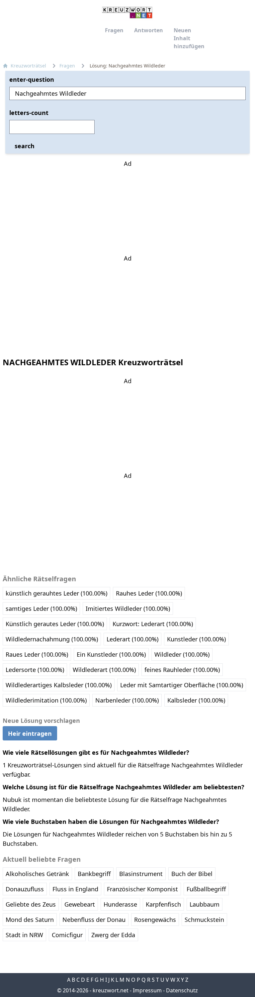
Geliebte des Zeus (31, 904)
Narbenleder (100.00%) (127, 700)
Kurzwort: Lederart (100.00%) (153, 624)
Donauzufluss (25, 889)
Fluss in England (75, 889)
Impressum (147, 990)
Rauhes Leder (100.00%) (149, 593)
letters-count (28, 113)
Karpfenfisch (163, 904)
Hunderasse (120, 904)
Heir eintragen (30, 733)
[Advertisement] (127, 209)
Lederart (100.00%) (132, 639)
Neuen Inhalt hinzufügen (189, 38)
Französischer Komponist (142, 889)
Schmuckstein (204, 920)
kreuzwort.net (110, 990)
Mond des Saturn (30, 920)
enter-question (31, 79)
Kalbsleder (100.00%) (196, 700)
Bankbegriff (94, 874)
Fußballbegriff (206, 889)
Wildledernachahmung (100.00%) (52, 639)
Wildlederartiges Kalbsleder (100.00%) (59, 685)
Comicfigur (67, 935)
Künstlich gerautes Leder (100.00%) (55, 624)
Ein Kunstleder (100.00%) (111, 654)
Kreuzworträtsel (28, 65)
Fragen (114, 30)
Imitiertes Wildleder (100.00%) (128, 608)
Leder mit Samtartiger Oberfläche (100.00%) (181, 685)
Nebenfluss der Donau (94, 920)
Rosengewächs (155, 920)
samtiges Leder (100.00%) (41, 608)
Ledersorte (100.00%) (35, 670)
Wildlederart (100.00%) (104, 670)
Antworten (148, 30)
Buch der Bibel (191, 874)
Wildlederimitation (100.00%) (46, 700)
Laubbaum (204, 904)
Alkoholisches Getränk (37, 874)
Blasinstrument (141, 874)
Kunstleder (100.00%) (196, 639)
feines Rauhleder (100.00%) (182, 670)
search (25, 146)
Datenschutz (182, 990)
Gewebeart (79, 904)
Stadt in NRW (24, 935)
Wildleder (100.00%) (182, 654)
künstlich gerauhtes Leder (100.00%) (56, 593)
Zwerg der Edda (113, 935)
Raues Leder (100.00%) (37, 654)
